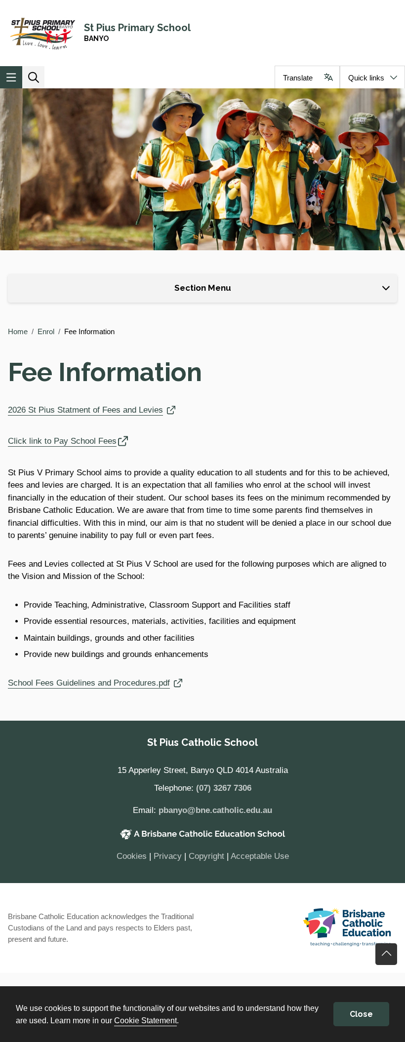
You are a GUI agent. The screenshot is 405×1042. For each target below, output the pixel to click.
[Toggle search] (33, 77)
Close (361, 1014)
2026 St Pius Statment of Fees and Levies (85, 410)
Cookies (132, 856)
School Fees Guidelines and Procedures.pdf (89, 683)
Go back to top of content (386, 954)
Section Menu (202, 288)
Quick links (366, 78)
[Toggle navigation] (11, 77)
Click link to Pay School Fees (62, 441)
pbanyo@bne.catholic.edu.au (215, 810)
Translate (298, 78)
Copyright (206, 856)
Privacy (168, 856)
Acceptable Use (260, 856)
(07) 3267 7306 (223, 788)
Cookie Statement (145, 1020)
